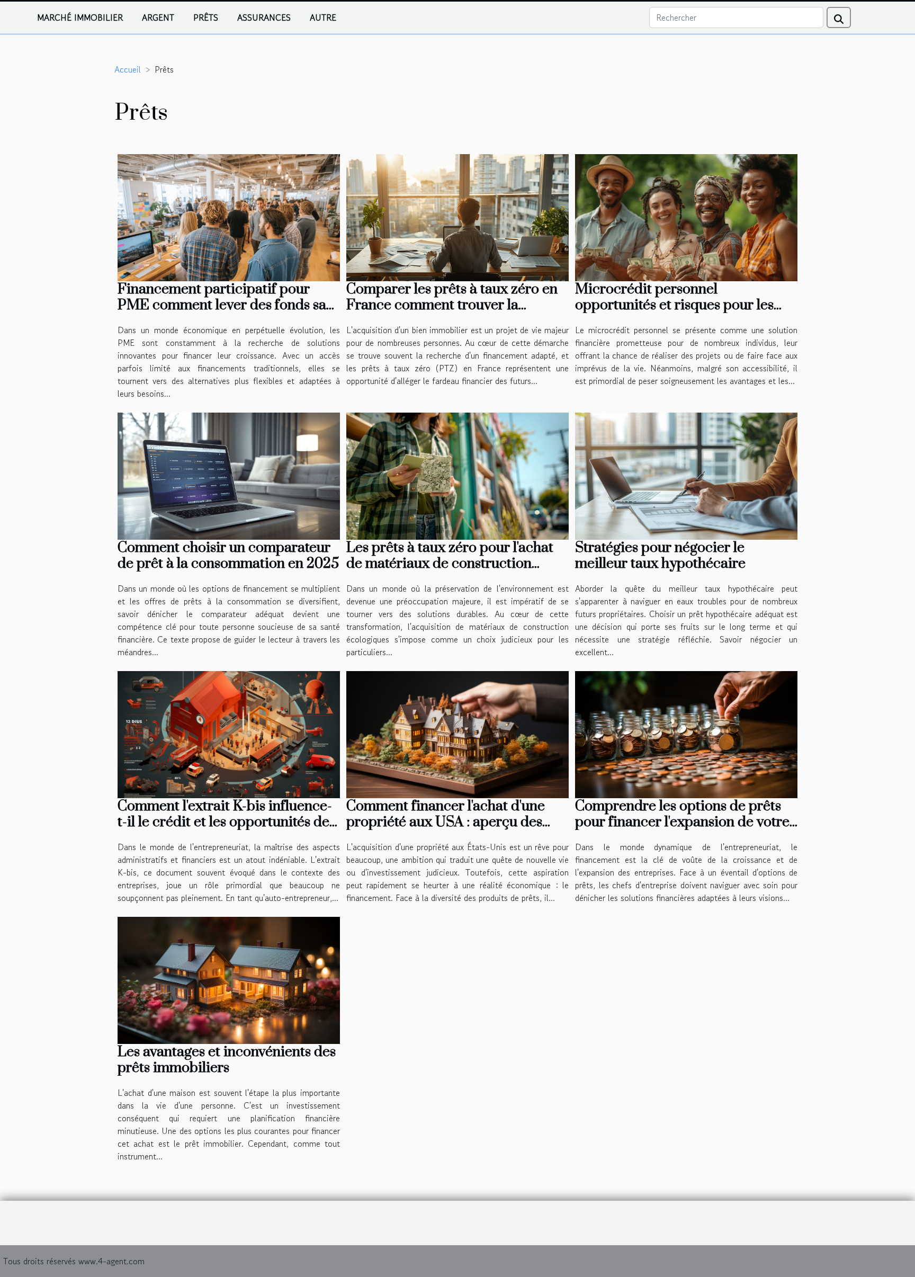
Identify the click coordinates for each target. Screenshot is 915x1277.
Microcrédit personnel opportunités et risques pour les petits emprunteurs (674, 305)
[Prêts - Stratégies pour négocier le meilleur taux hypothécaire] (686, 474)
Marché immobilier (80, 17)
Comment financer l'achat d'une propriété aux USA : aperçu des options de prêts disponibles (445, 822)
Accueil (127, 69)
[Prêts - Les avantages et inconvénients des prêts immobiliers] (229, 978)
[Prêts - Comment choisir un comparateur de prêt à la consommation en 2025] (229, 474)
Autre (323, 17)
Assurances (264, 17)
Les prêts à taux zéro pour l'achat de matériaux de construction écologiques (449, 563)
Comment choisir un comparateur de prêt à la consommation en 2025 (228, 556)
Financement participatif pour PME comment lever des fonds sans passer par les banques (229, 305)
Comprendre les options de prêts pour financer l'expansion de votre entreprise (682, 822)
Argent (158, 17)
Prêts (205, 17)
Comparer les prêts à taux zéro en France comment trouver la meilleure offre (452, 305)
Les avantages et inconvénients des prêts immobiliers (227, 1060)
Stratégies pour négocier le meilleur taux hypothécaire (660, 556)
